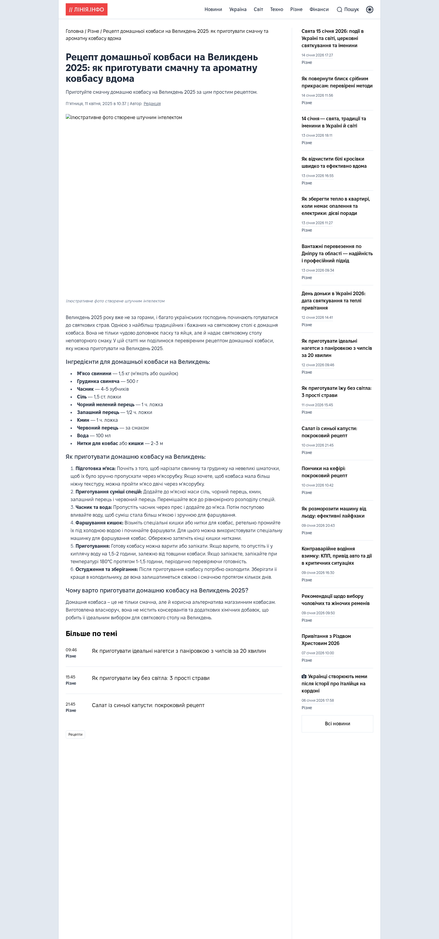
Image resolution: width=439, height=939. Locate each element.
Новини (213, 9)
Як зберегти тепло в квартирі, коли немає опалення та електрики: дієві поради (336, 206)
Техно (276, 9)
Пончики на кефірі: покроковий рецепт (324, 472)
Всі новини (337, 723)
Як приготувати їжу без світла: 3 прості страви (151, 678)
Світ (258, 9)
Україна (238, 9)
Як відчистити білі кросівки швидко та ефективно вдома (334, 162)
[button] (369, 9)
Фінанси (319, 9)
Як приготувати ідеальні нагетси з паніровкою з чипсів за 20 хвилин (179, 651)
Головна (75, 31)
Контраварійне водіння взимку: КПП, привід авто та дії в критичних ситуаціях (337, 556)
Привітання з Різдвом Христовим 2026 (326, 640)
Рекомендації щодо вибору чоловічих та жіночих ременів (336, 600)
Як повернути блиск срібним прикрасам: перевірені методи (337, 82)
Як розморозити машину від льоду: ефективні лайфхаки (334, 512)
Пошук (351, 9)
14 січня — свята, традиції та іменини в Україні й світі (334, 122)
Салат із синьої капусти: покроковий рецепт (148, 705)
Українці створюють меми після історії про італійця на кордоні (334, 683)
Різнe (296, 9)
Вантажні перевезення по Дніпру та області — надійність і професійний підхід (337, 253)
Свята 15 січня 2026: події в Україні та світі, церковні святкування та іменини (333, 38)
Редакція (152, 103)
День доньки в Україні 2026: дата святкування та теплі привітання (334, 300)
